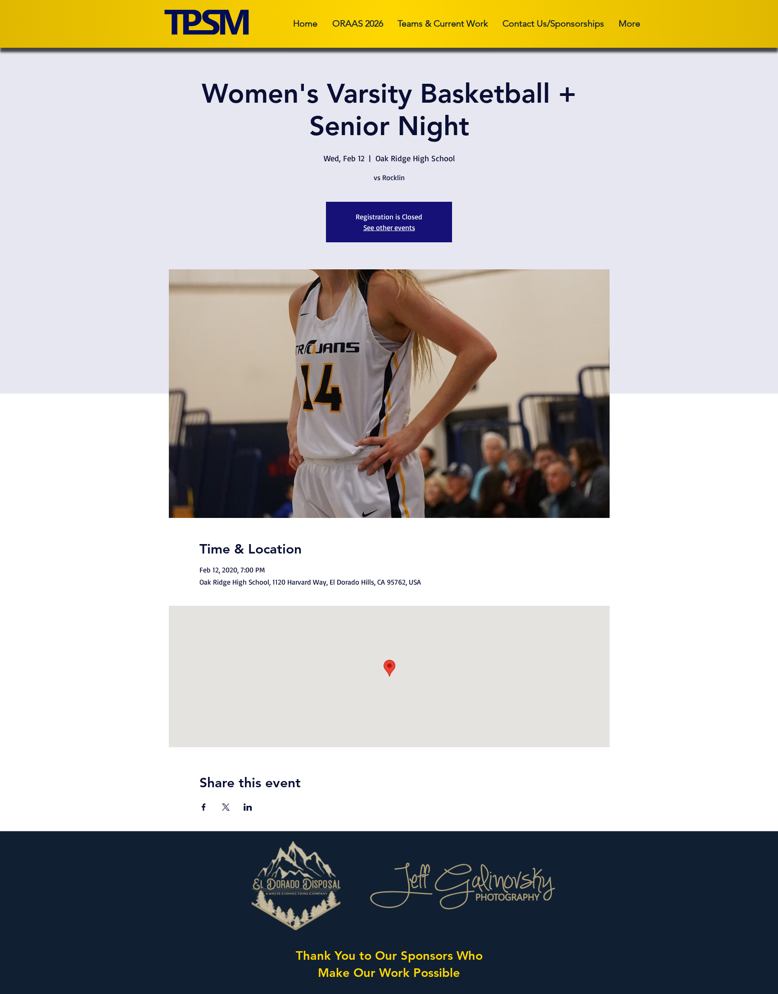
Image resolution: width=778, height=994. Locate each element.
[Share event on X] (226, 807)
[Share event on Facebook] (203, 807)
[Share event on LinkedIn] (248, 807)
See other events (389, 227)
